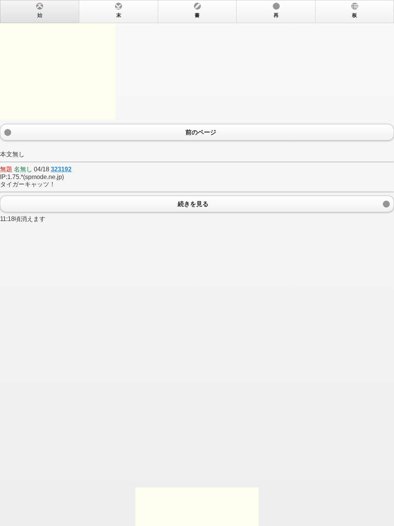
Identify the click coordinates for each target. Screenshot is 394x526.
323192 (61, 169)
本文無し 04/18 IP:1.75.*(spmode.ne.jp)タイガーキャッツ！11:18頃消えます (178, 117)
